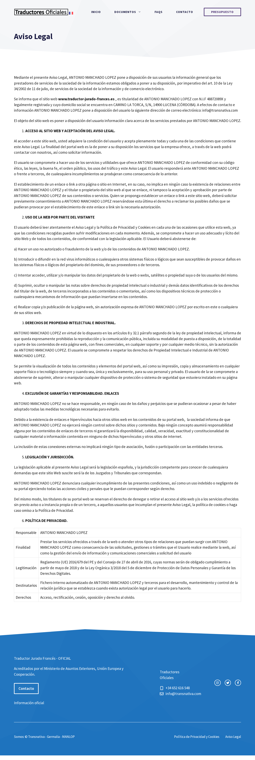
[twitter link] (228, 683)
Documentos (125, 12)
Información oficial (29, 702)
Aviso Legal (233, 736)
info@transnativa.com (220, 110)
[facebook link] (238, 683)
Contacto (184, 12)
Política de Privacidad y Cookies (196, 736)
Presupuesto (222, 12)
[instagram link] (217, 683)
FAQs (159, 12)
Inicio (96, 12)
